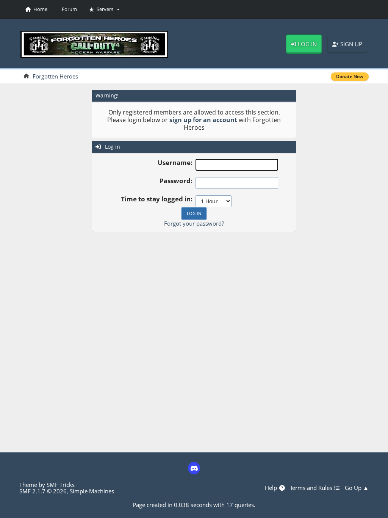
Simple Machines (92, 491)
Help (271, 488)
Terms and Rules (312, 488)
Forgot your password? (194, 223)
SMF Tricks (61, 484)
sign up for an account (203, 120)
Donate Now (349, 76)
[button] (104, 9)
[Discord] (194, 468)
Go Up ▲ (357, 488)
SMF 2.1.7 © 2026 (43, 491)
